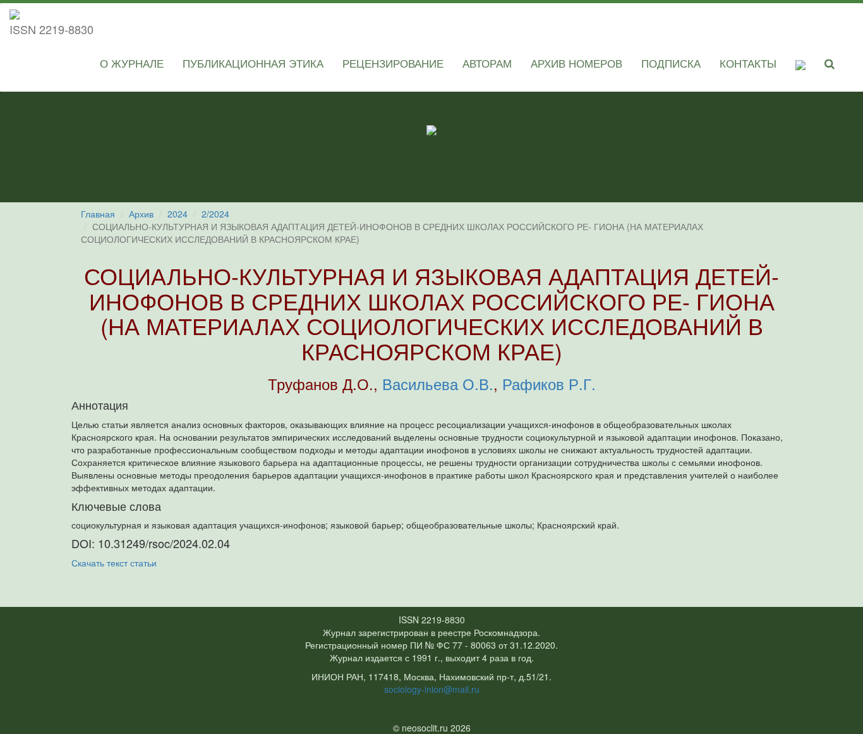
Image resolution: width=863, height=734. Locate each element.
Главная (98, 213)
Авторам (487, 63)
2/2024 (215, 213)
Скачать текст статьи (114, 562)
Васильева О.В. (437, 383)
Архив (141, 213)
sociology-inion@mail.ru (432, 689)
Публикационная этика (253, 63)
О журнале (132, 63)
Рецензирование (393, 63)
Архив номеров (576, 63)
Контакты (748, 63)
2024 (177, 213)
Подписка (671, 63)
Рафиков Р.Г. (549, 383)
